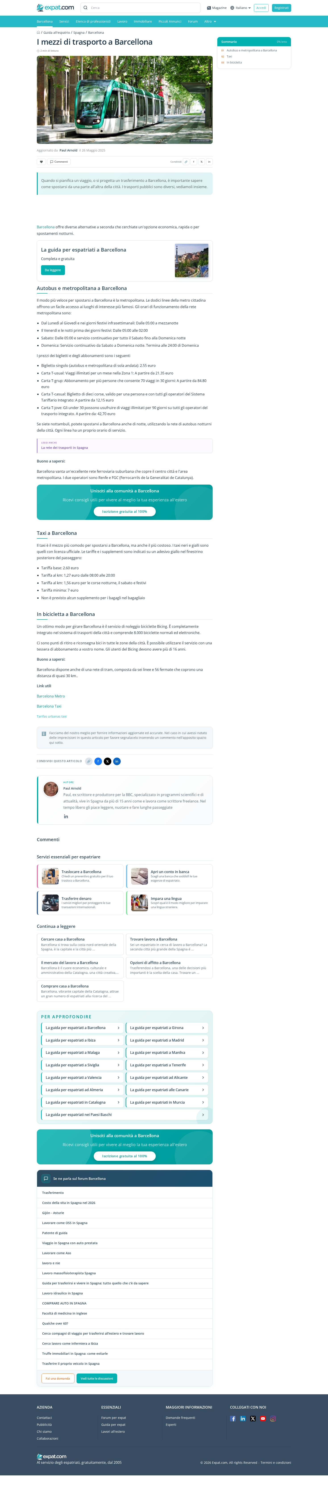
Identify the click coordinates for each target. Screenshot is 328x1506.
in (209, 161)
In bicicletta (234, 62)
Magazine (219, 8)
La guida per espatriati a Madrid (157, 1040)
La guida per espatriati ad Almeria (74, 1089)
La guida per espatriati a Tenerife (158, 1065)
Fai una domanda (58, 1378)
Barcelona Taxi (49, 706)
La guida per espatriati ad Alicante (159, 1077)
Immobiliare (143, 21)
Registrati (281, 8)
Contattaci (44, 1418)
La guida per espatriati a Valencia (74, 1077)
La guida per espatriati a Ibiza (70, 1040)
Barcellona (45, 21)
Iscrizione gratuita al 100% (124, 511)
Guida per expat (113, 1424)
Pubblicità (44, 1424)
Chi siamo (44, 1431)
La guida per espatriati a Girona (156, 1027)
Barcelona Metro (51, 696)
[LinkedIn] (66, 816)
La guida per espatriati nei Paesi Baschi (79, 1114)
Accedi (261, 8)
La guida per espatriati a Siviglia (72, 1065)
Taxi (229, 56)
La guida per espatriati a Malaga (73, 1052)
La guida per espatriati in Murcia (157, 1102)
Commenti (61, 162)
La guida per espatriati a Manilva (157, 1052)
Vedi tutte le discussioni (97, 1378)
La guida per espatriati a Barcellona (76, 1027)
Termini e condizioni (276, 1462)
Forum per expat (113, 1418)
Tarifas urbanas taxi (52, 716)
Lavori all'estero (113, 1431)
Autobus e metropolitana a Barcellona (252, 50)
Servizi (64, 21)
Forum (193, 21)
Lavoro (122, 21)
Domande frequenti (180, 1418)
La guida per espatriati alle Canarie (159, 1089)
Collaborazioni (47, 1438)
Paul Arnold (68, 150)
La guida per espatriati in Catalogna (76, 1102)
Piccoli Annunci (170, 21)
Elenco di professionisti (93, 21)
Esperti (171, 1424)
